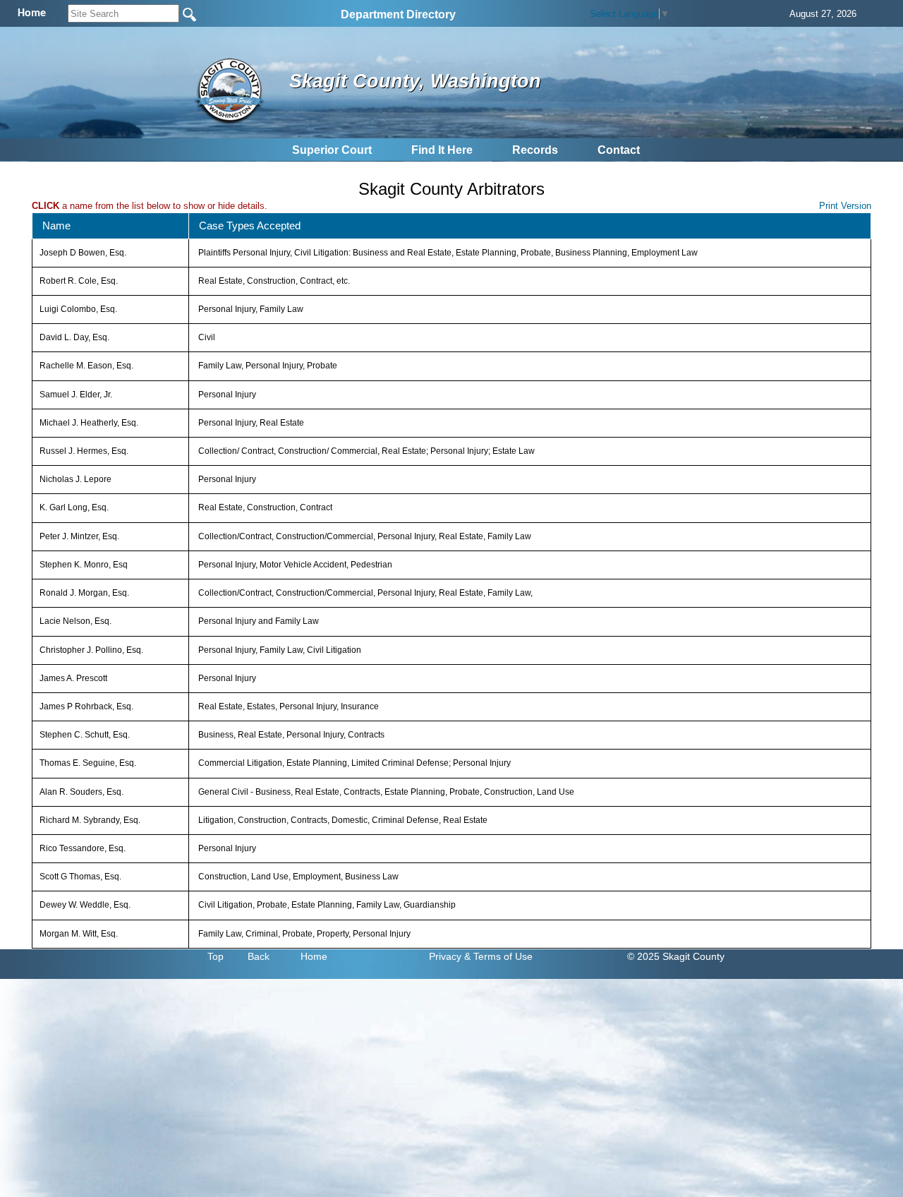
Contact (619, 150)
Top (215, 956)
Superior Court (332, 150)
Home (314, 956)
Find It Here (442, 150)
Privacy (445, 956)
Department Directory (398, 14)
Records (535, 150)
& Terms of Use (498, 956)
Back (258, 956)
